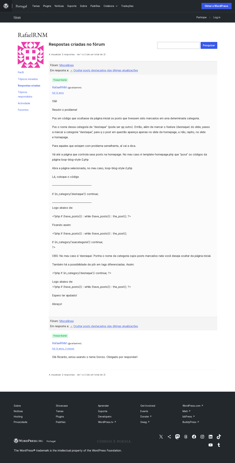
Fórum (17, 17)
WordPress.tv (107, 422)
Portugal (51, 441)
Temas (59, 411)
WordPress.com (193, 405)
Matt (187, 411)
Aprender (103, 405)
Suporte (102, 411)
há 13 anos (58, 92)
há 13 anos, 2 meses (63, 348)
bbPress (189, 416)
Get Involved (147, 405)
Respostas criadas (29, 85)
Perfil (21, 72)
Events (144, 411)
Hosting (18, 416)
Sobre (17, 405)
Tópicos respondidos (25, 94)
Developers (104, 416)
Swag (145, 422)
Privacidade (20, 422)
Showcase (62, 405)
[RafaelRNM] (31, 55)
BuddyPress (191, 422)
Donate (146, 416)
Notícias (18, 411)
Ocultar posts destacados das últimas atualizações (105, 70)
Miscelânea (66, 65)
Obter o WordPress (216, 5)
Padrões (61, 422)
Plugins (60, 416)
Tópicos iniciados (28, 79)
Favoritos (23, 109)
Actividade (24, 103)
